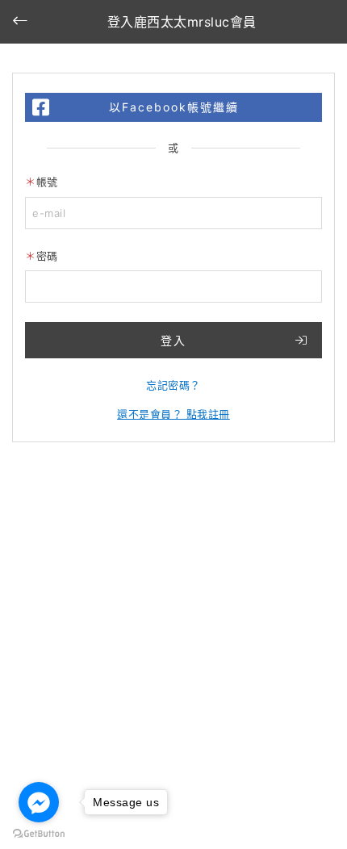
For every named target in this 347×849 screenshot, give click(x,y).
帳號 (47, 181)
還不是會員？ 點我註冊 (173, 414)
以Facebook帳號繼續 (174, 107)
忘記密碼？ (173, 384)
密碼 (47, 255)
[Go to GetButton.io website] (39, 833)
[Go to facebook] (39, 802)
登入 (173, 340)
